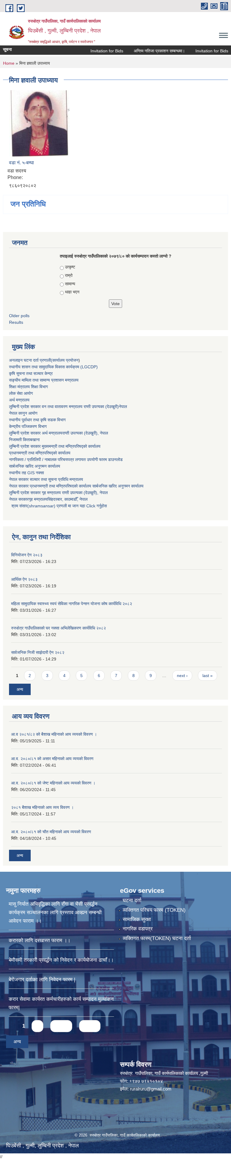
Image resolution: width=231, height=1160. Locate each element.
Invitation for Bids (94, 50)
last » (207, 675)
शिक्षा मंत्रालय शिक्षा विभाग (28, 386)
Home (8, 63)
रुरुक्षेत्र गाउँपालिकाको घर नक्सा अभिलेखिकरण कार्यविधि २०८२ (58, 628)
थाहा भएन (72, 291)
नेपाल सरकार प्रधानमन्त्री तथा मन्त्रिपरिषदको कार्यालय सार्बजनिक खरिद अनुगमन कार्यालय (76, 486)
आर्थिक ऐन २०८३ (24, 579)
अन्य (20, 689)
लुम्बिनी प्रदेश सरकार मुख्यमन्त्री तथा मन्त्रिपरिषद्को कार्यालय (54, 446)
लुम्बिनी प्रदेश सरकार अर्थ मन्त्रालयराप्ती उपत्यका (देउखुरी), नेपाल (58, 433)
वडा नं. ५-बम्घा (21, 162)
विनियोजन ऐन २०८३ (26, 554)
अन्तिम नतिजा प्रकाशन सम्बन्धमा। (146, 50)
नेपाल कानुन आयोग (23, 413)
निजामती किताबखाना (24, 439)
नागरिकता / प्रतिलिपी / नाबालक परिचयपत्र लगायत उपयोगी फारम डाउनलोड (66, 459)
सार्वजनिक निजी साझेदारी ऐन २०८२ (37, 652)
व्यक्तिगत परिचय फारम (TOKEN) (154, 910)
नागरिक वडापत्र (137, 929)
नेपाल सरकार (19, 479)
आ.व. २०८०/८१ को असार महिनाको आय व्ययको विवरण (52, 758)
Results (16, 322)
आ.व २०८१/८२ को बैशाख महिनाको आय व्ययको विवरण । (54, 734)
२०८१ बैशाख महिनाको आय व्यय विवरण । (42, 807)
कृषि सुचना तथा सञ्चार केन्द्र (31, 373)
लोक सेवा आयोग (21, 393)
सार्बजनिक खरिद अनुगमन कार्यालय (34, 466)
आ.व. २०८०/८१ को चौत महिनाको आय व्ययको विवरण (51, 831)
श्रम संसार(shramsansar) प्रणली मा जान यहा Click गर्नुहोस (58, 505)
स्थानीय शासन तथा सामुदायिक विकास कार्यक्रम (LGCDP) (53, 366)
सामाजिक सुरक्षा (137, 919)
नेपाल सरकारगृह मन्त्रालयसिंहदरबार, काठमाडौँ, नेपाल (48, 499)
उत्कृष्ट (70, 266)
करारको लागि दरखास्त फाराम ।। (39, 940)
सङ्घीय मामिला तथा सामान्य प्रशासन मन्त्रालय (44, 380)
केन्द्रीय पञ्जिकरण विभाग (28, 426)
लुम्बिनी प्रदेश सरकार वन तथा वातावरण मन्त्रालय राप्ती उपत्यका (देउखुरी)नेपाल (68, 406)
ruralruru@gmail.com (150, 1088)
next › (182, 675)
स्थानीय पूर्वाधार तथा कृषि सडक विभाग (37, 419)
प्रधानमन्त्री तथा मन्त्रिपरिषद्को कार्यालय (39, 452)
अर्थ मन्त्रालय (19, 399)
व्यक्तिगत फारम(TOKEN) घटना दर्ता (157, 938)
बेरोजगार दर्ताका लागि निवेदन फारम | (42, 979)
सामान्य (70, 283)
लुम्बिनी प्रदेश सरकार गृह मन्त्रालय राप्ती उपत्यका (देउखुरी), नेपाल (58, 492)
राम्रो (68, 275)
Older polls (19, 315)
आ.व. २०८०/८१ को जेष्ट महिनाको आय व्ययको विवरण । (53, 783)
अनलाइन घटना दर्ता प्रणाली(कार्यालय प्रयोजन (44, 360)
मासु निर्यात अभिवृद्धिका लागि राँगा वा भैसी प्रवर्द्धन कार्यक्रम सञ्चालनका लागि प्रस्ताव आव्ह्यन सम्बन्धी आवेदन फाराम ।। (55, 912)
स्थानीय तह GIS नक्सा (26, 472)
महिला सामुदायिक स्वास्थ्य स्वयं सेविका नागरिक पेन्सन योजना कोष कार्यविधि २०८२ (71, 603)
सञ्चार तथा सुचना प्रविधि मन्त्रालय (56, 479)
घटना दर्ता (132, 900)
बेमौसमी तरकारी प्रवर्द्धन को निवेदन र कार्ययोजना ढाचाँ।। (61, 960)
